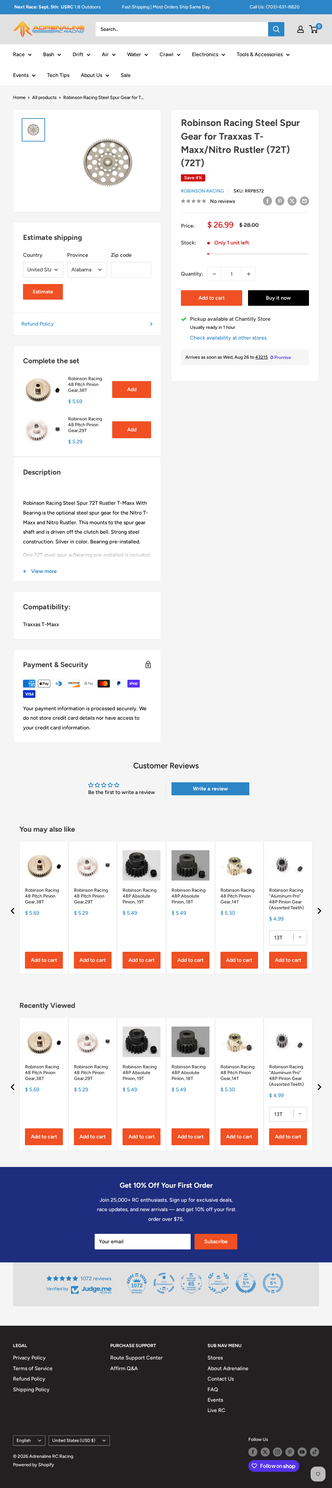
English (24, 1440)
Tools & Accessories (260, 54)
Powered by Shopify (33, 1465)
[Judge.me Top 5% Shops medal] (245, 1283)
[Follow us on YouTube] (302, 1452)
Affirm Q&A (124, 1368)
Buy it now (278, 298)
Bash (48, 54)
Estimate (43, 292)
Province (77, 255)
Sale (126, 75)
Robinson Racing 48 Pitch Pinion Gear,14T (237, 896)
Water (134, 54)
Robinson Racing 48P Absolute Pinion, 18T (189, 896)
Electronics (205, 54)
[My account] (300, 29)
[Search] (276, 29)
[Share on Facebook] (267, 200)
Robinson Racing (202, 191)
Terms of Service (33, 1368)
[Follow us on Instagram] (277, 1452)
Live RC (216, 1410)
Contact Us (221, 1379)
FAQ (213, 1389)
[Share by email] (304, 200)
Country (32, 255)
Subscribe (216, 1241)
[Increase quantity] (248, 274)
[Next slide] (319, 910)
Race (19, 54)
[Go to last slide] (12, 910)
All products (44, 97)
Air (105, 54)
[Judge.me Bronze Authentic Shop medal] (218, 1283)
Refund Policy (37, 324)
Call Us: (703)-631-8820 (275, 7)
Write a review (210, 789)
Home (19, 97)
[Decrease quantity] (214, 274)
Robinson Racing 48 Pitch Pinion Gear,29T (85, 424)
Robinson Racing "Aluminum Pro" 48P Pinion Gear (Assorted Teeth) (286, 899)
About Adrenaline (228, 1368)
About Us (91, 75)
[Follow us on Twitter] (265, 1452)
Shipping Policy (31, 1389)
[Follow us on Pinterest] (289, 1452)
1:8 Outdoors (57, 7)
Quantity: (192, 274)
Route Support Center (136, 1358)
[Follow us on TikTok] (314, 1452)
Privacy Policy (29, 1358)
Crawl (166, 54)
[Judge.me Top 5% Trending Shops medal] (273, 1283)
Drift (78, 54)
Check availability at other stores (228, 338)
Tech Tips (58, 75)
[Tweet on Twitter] (292, 200)
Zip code (121, 255)
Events (21, 75)
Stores (215, 1358)
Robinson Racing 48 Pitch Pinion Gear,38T (85, 384)
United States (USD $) (73, 1440)
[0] (314, 29)
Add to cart (211, 298)
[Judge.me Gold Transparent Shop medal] (164, 1283)
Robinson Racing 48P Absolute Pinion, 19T (140, 896)
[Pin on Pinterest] (279, 200)
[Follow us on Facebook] (252, 1452)
